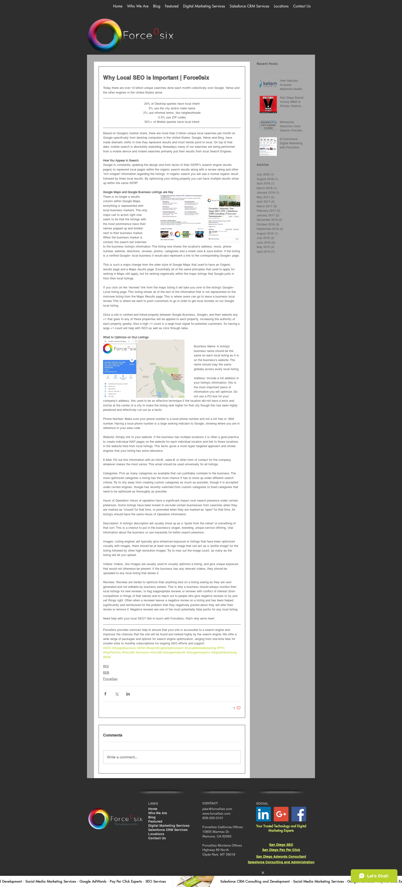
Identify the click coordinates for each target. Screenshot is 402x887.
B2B (106, 672)
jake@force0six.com (217, 809)
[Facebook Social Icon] (298, 814)
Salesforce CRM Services (168, 830)
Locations (156, 834)
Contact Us (157, 838)
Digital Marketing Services (169, 825)
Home (152, 809)
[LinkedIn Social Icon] (263, 814)
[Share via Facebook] (105, 694)
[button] (204, 6)
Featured (155, 821)
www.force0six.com (216, 813)
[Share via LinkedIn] (128, 694)
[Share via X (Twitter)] (116, 694)
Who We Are (157, 813)
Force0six (110, 679)
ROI (106, 666)
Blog (152, 817)
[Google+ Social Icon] (281, 814)
